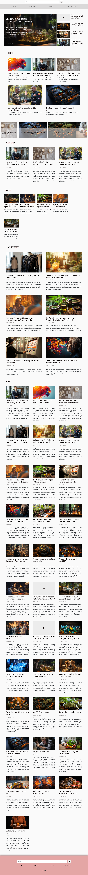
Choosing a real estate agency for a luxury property (11, 207)
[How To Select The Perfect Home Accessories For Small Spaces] (68, 64)
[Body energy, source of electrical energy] (44, 783)
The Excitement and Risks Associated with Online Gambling (42, 521)
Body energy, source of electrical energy (73, 133)
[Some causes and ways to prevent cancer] (70, 743)
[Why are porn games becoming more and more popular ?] (63, 17)
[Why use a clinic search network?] (17, 628)
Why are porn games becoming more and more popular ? (77, 16)
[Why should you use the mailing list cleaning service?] (70, 628)
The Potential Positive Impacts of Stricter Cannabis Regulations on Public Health (60, 319)
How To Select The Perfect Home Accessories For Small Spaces (43, 164)
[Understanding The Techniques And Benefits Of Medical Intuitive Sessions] (64, 262)
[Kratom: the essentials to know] (70, 703)
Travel (51, 6)
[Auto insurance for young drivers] (17, 822)
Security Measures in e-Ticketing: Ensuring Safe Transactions (77, 33)
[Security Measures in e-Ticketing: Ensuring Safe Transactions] (63, 34)
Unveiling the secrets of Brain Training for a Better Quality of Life (17, 521)
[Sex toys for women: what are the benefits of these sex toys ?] (44, 588)
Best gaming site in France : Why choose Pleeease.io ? (27, 207)
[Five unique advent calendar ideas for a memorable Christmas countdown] (70, 511)
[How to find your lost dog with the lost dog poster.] (70, 666)
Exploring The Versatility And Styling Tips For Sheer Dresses (17, 441)
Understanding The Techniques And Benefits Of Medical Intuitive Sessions (63, 276)
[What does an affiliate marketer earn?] (17, 703)
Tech (14, 6)
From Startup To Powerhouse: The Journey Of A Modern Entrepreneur (77, 42)
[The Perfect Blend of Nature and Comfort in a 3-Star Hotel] (11, 223)
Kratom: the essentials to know (70, 712)
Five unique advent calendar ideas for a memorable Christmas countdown (69, 521)
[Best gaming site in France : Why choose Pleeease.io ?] (27, 198)
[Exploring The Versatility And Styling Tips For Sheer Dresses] (24, 262)
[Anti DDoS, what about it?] (44, 703)
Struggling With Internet (14, 133)
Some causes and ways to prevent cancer (68, 753)
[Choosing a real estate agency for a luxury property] (11, 198)
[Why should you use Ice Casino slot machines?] (17, 666)
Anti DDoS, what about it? (42, 712)
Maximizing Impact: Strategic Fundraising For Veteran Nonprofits (69, 164)
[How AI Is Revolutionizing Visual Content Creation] (19, 64)
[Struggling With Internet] (44, 743)
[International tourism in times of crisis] (17, 783)
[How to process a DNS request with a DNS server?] (63, 95)
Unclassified (71, 6)
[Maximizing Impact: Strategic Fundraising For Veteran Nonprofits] (25, 95)
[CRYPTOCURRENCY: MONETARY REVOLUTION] (70, 783)
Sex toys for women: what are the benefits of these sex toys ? (44, 598)
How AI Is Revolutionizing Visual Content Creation (42, 402)
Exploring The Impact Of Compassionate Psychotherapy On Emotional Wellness (20, 319)
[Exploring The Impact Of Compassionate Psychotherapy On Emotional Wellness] (60, 198)
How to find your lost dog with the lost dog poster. (70, 675)
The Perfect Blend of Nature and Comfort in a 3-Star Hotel (11, 232)
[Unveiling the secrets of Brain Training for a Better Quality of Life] (64, 347)
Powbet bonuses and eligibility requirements (78, 24)
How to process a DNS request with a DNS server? (17, 753)
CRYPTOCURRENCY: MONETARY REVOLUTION (68, 792)
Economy (32, 6)
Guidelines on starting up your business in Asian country (44, 132)
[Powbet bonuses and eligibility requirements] (63, 26)
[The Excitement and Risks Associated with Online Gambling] (44, 511)
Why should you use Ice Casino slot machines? (15, 675)
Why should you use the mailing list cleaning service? (69, 637)
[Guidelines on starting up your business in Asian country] (17, 550)
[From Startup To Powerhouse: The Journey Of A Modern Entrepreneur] (63, 42)
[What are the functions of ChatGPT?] (70, 550)
